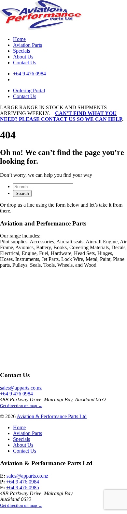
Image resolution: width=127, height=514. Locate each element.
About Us (23, 56)
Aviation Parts (27, 45)
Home (19, 39)
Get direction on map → (21, 405)
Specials (21, 51)
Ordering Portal (29, 90)
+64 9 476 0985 (22, 487)
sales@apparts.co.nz (21, 388)
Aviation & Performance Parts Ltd (52, 416)
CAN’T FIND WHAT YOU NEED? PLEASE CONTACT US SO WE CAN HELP (61, 116)
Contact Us (24, 62)
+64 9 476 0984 (29, 73)
